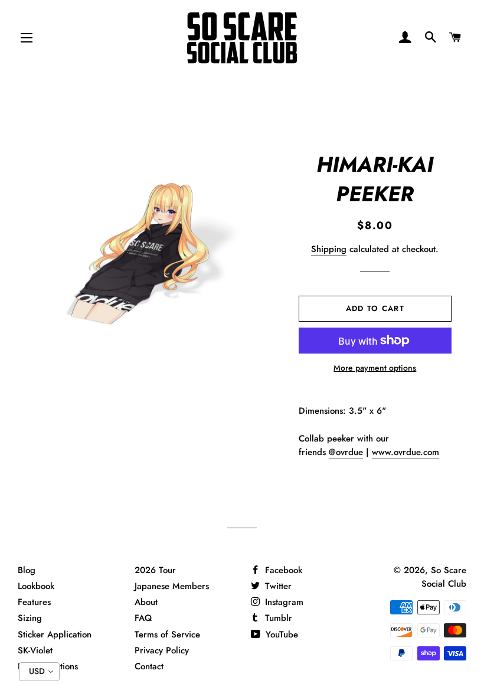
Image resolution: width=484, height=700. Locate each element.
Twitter (277, 586)
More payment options (374, 368)
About (146, 602)
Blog (26, 570)
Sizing (30, 617)
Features (34, 602)
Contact (149, 666)
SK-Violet (35, 650)
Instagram (282, 602)
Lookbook (36, 586)
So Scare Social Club (443, 577)
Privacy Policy (162, 650)
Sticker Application (54, 634)
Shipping (328, 249)
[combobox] (39, 671)
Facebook (282, 570)
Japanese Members (172, 586)
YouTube (280, 634)
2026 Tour (155, 570)
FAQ (143, 617)
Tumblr (277, 617)
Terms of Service (167, 634)
